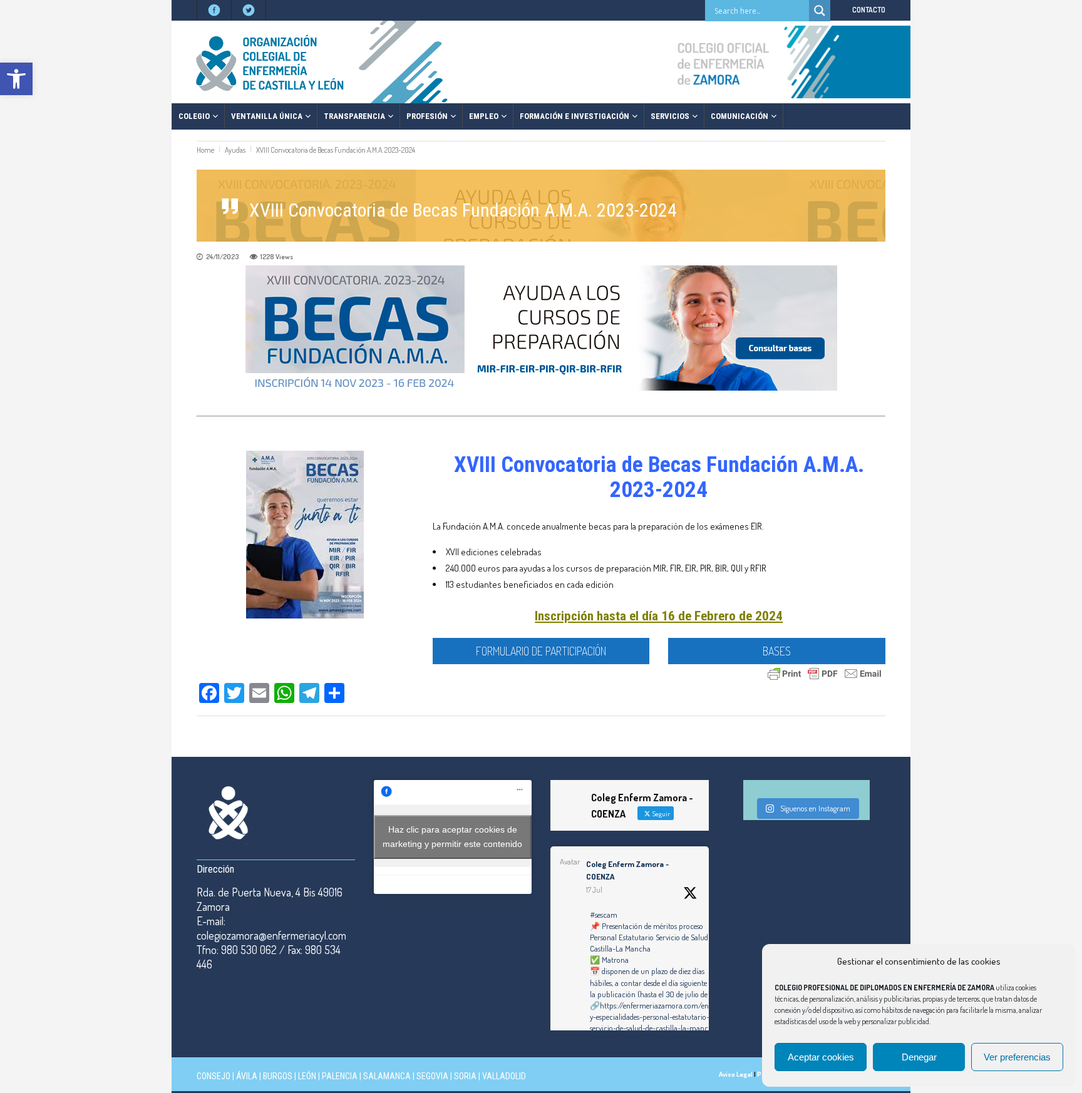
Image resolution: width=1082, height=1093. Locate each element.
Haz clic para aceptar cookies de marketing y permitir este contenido (452, 836)
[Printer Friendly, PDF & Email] (824, 672)
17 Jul (594, 890)
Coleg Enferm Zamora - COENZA (627, 870)
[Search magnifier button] (819, 10)
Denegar (919, 1057)
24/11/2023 (222, 256)
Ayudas (235, 150)
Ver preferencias (1017, 1057)
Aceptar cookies (821, 1057)
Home (205, 150)
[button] (16, 79)
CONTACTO (868, 9)
